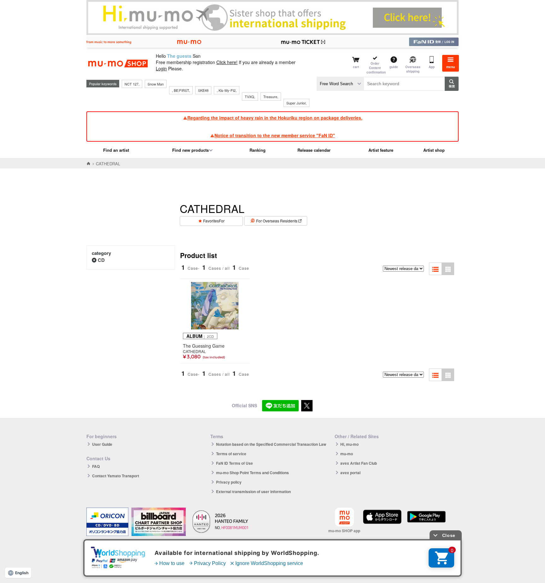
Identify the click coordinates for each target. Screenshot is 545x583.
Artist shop (434, 150)
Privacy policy (229, 482)
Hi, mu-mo (349, 444)
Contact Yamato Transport (115, 476)
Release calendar (314, 150)
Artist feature (380, 150)
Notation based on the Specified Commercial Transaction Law (271, 444)
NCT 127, (132, 83)
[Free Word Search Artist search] (340, 84)
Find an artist (116, 150)
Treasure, (270, 96)
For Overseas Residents (276, 220)
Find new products (190, 150)
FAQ (96, 466)
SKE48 (203, 90)
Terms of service (231, 453)
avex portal (350, 472)
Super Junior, (296, 102)
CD (101, 259)
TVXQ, (250, 96)
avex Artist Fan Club (358, 463)
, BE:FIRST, (181, 90)
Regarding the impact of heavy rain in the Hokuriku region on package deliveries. (274, 118)
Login (161, 68)
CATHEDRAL (194, 351)
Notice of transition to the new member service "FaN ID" (274, 135)
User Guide (102, 444)
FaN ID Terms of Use (234, 463)
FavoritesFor (214, 220)
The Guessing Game (204, 346)
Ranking (257, 150)
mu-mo (346, 453)
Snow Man (156, 83)
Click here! (226, 62)
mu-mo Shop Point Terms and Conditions (252, 472)
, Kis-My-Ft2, (227, 90)
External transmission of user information (253, 491)
